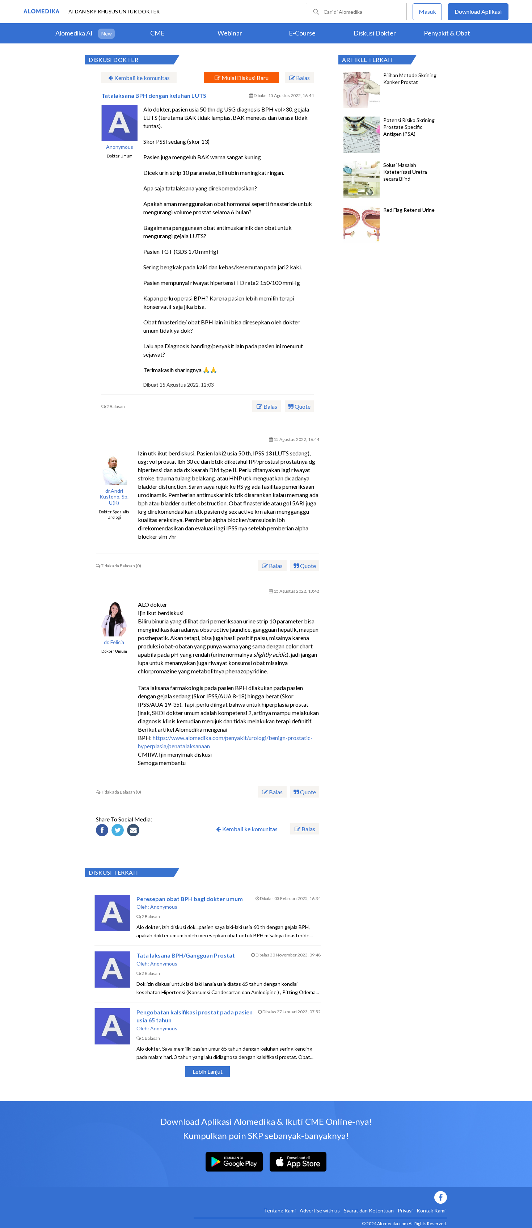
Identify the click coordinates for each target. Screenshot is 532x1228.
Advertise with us (320, 1210)
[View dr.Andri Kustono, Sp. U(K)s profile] (114, 467)
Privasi (405, 1210)
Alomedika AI (74, 33)
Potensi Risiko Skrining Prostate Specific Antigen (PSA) (409, 127)
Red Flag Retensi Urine (409, 210)
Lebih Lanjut (208, 1071)
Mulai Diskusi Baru (244, 77)
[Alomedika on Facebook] (320, 1197)
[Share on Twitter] (118, 831)
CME (157, 33)
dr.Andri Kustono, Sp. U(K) (114, 497)
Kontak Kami (431, 1210)
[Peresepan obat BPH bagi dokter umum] (112, 913)
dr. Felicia (114, 642)
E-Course (302, 33)
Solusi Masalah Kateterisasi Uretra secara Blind (405, 172)
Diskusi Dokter (375, 33)
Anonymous (119, 147)
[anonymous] (119, 123)
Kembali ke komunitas (141, 77)
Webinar (230, 33)
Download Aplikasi (478, 11)
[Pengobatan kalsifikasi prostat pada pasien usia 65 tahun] (112, 1026)
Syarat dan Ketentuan (369, 1210)
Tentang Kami (280, 1210)
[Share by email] (134, 831)
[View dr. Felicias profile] (114, 618)
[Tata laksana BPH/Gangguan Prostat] (112, 969)
